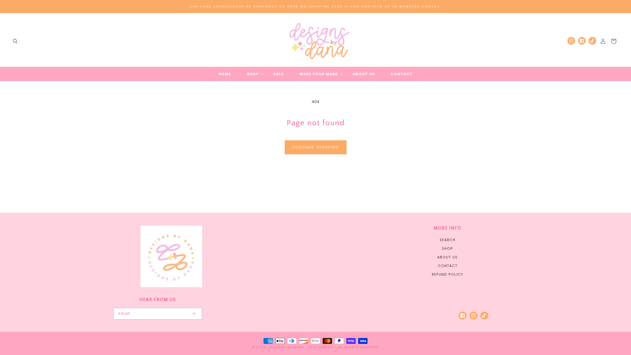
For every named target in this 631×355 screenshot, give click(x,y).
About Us (447, 257)
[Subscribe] (193, 314)
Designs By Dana (286, 347)
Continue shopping (315, 147)
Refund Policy (447, 274)
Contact (447, 265)
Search (448, 239)
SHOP (447, 248)
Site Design (321, 347)
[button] (15, 41)
